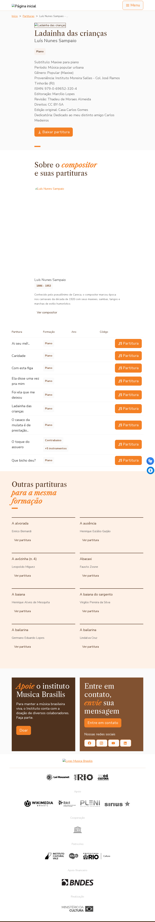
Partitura (131, 343)
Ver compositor (47, 312)
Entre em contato (103, 722)
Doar (23, 730)
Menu (135, 5)
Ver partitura (22, 540)
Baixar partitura (56, 132)
